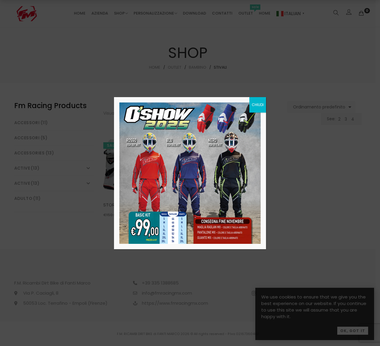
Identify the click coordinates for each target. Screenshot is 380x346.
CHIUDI (258, 104)
